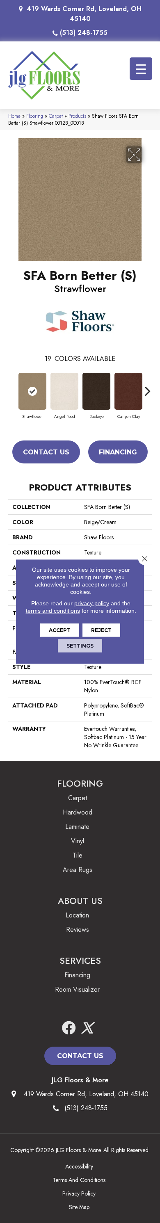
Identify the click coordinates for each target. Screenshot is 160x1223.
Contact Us (46, 452)
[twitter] (87, 1028)
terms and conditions (53, 610)
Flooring (34, 115)
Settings (80, 646)
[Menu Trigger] (141, 68)
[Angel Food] (64, 391)
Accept (60, 630)
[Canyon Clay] (128, 391)
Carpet (56, 115)
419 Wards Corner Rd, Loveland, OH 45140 (84, 13)
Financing (118, 452)
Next (148, 387)
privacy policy (91, 603)
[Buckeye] (96, 391)
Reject (101, 630)
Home (14, 115)
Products (77, 115)
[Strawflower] (32, 391)
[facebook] (69, 1028)
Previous (12, 387)
